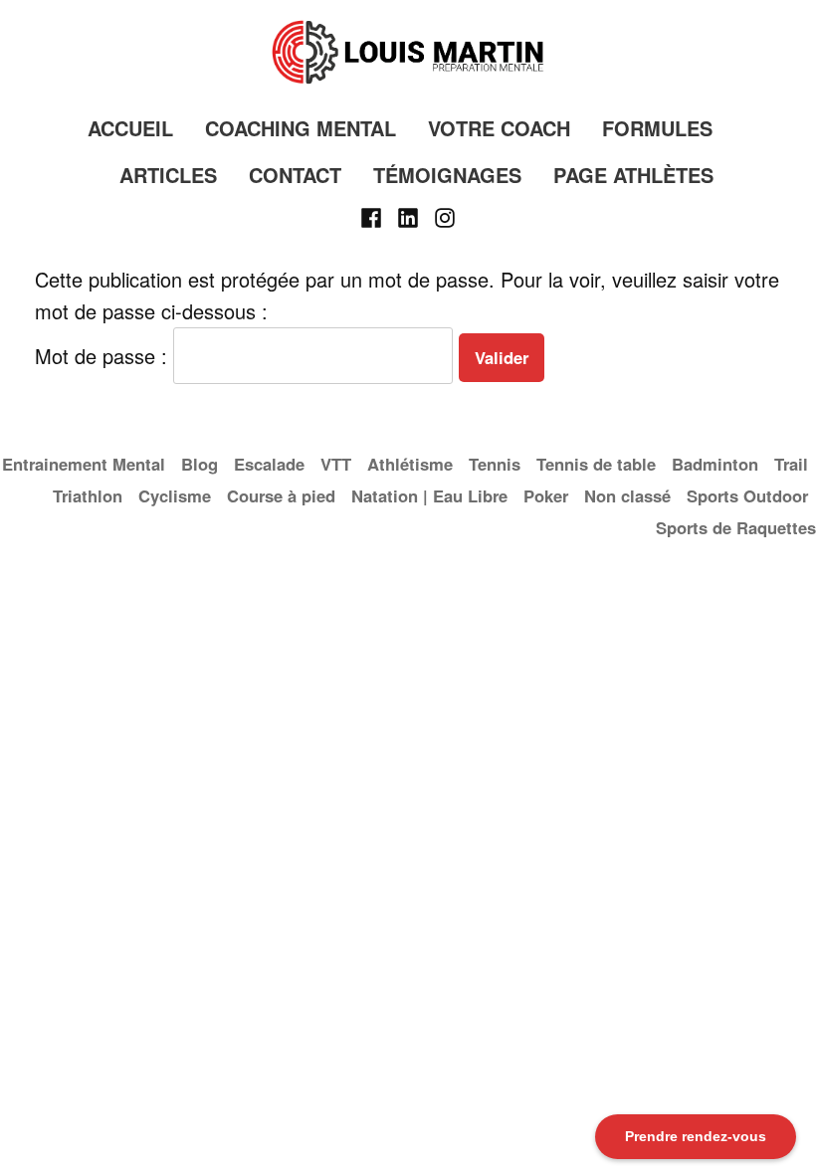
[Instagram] (441, 215)
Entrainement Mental (83, 464)
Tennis (494, 464)
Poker (545, 495)
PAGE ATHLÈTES (633, 174)
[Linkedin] (408, 215)
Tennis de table (596, 464)
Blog (199, 464)
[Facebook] (373, 215)
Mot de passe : (104, 355)
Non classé (627, 495)
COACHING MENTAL (300, 127)
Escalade (269, 464)
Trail (791, 464)
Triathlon (87, 495)
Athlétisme (410, 464)
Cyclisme (174, 495)
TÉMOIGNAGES (447, 174)
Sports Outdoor (747, 495)
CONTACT (295, 174)
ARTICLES (168, 174)
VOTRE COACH (499, 127)
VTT (335, 464)
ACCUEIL (130, 127)
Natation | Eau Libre (429, 495)
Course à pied (281, 495)
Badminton (715, 464)
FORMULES (657, 127)
